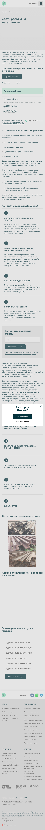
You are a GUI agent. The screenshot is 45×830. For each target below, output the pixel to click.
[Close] (40, 406)
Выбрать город (22, 421)
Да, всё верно (22, 416)
